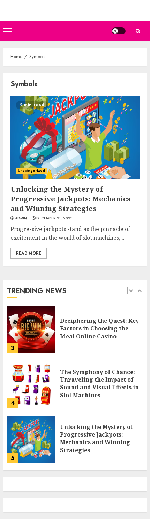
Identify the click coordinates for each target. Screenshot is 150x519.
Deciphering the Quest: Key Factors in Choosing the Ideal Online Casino (99, 328)
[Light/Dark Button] (119, 30)
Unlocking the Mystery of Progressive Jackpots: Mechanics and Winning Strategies (70, 198)
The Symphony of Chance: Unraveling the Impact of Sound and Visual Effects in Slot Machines (99, 383)
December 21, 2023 (54, 218)
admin (21, 218)
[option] (75, 332)
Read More (28, 253)
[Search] (138, 31)
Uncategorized (31, 170)
